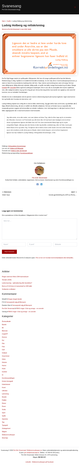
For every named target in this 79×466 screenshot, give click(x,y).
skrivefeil (13, 87)
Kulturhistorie (6, 384)
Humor (4, 365)
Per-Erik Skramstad (8, 308)
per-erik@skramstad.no (31, 452)
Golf (3, 349)
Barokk (4, 324)
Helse (4, 359)
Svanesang (11, 6)
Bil (2, 328)
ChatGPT (5, 334)
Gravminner (5, 356)
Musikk (4, 397)
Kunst (4, 387)
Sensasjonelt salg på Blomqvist (16, 302)
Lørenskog (5, 394)
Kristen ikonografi (7, 381)
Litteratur (4, 390)
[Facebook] (38, 184)
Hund (3, 368)
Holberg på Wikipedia (16, 148)
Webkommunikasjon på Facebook (43, 462)
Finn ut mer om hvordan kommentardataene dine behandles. (55, 258)
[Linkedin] (41, 184)
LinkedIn (28, 462)
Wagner (4, 431)
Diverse (4, 337)
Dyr (3, 340)
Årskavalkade (6, 321)
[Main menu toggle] (75, 7)
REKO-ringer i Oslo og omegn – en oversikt (30, 308)
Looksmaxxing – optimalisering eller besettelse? (17, 283)
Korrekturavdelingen (26, 153)
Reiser (4, 403)
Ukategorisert (6, 428)
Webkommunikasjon (8, 435)
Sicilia (4, 409)
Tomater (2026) (6, 280)
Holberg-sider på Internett (19, 150)
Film (3, 343)
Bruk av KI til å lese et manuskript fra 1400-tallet (17, 286)
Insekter (4, 372)
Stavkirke (5, 419)
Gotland (4, 353)
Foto (3, 346)
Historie (4, 362)
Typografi (5, 425)
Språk (29, 29)
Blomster (5, 331)
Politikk (4, 400)
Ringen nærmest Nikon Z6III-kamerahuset (15, 276)
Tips (3, 422)
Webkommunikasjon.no (34, 450)
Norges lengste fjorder (15, 299)
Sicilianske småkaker (8, 289)
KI (2, 375)
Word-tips (5, 438)
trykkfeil (4, 87)
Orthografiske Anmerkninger (17, 146)
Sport (3, 412)
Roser (4, 406)
